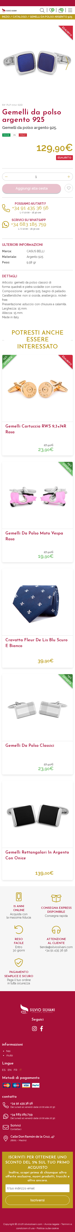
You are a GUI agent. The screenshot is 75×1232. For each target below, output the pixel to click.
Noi (8, 1051)
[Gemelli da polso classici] (37, 709)
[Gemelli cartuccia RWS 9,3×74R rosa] (37, 390)
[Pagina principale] (9, 10)
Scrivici (15, 1127)
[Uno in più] (69, 177)
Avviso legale (51, 1224)
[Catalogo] (70, 10)
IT (21, 1069)
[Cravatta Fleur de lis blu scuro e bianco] (37, 603)
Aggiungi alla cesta (32, 188)
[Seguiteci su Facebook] (41, 1028)
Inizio (6, 16)
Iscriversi (37, 1200)
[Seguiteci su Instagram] (34, 1028)
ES (3, 1069)
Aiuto (9, 1055)
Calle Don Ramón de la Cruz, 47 (32, 1138)
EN (9, 1069)
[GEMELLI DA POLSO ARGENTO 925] (37, 61)
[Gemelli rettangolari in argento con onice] (37, 816)
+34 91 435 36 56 (32, 1105)
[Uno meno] (6, 177)
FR (15, 1069)
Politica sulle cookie (48, 1228)
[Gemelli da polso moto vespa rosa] (37, 497)
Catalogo (20, 16)
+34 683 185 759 (32, 1116)
